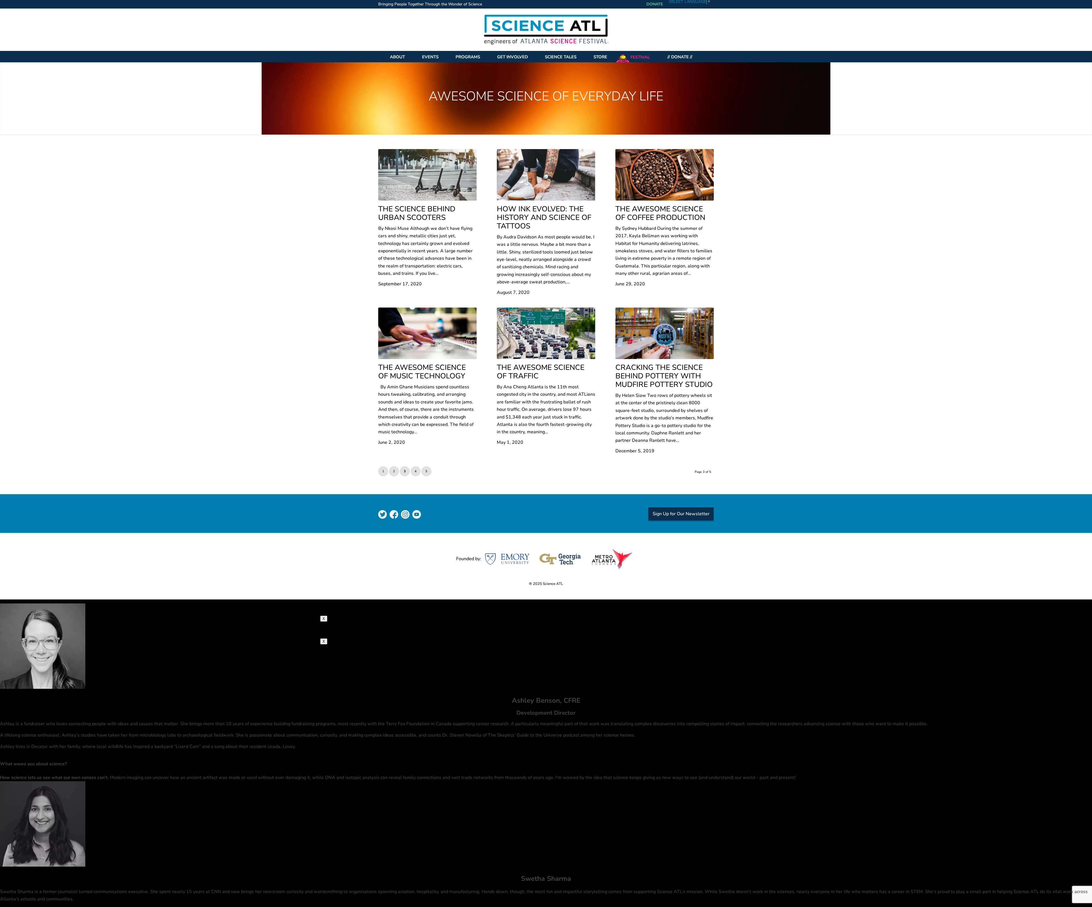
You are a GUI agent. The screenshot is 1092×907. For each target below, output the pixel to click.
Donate (654, 4)
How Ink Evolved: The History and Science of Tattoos (544, 217)
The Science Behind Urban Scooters (416, 213)
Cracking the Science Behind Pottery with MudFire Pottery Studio (664, 375)
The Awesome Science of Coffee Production (660, 213)
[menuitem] (431, 4)
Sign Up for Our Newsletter (681, 514)
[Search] (706, 56)
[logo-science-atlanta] (546, 29)
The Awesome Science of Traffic (540, 371)
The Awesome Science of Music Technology (422, 371)
